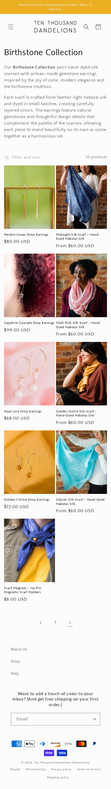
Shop (15, 661)
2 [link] (70, 622)
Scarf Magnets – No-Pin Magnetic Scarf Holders (22, 590)
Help (15, 673)
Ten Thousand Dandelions (52, 762)
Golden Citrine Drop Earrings (27, 499)
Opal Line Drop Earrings (23, 411)
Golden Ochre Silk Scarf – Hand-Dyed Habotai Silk (76, 413)
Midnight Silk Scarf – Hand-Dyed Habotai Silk (78, 236)
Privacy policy (61, 769)
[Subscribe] (94, 719)
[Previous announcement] (10, 7)
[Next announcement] (101, 7)
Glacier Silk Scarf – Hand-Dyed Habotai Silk (80, 501)
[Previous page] (41, 623)
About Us (19, 649)
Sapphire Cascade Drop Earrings (29, 323)
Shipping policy (58, 777)
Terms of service (89, 769)
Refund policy (36, 769)
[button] (11, 27)
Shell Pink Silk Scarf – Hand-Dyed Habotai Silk (78, 325)
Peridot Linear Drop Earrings (26, 234)
